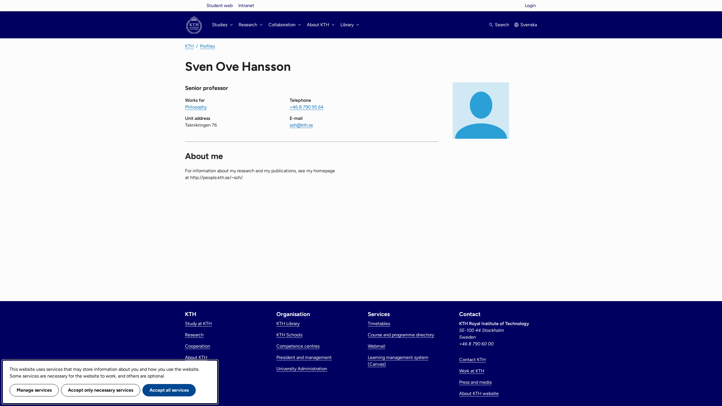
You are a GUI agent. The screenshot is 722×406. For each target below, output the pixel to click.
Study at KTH (198, 323)
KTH (189, 46)
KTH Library (288, 323)
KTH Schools (289, 334)
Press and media (475, 382)
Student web (219, 5)
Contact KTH (472, 359)
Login (530, 5)
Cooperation (197, 346)
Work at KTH (471, 371)
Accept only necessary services (100, 390)
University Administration (301, 368)
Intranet (246, 5)
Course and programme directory (401, 334)
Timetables (379, 323)
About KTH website (479, 393)
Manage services (34, 390)
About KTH (196, 357)
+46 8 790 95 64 (306, 107)
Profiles (207, 46)
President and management (304, 357)
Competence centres (298, 346)
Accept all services (169, 390)
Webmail (376, 346)
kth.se (194, 5)
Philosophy (196, 107)
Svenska (528, 24)
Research (194, 334)
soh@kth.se (301, 125)
